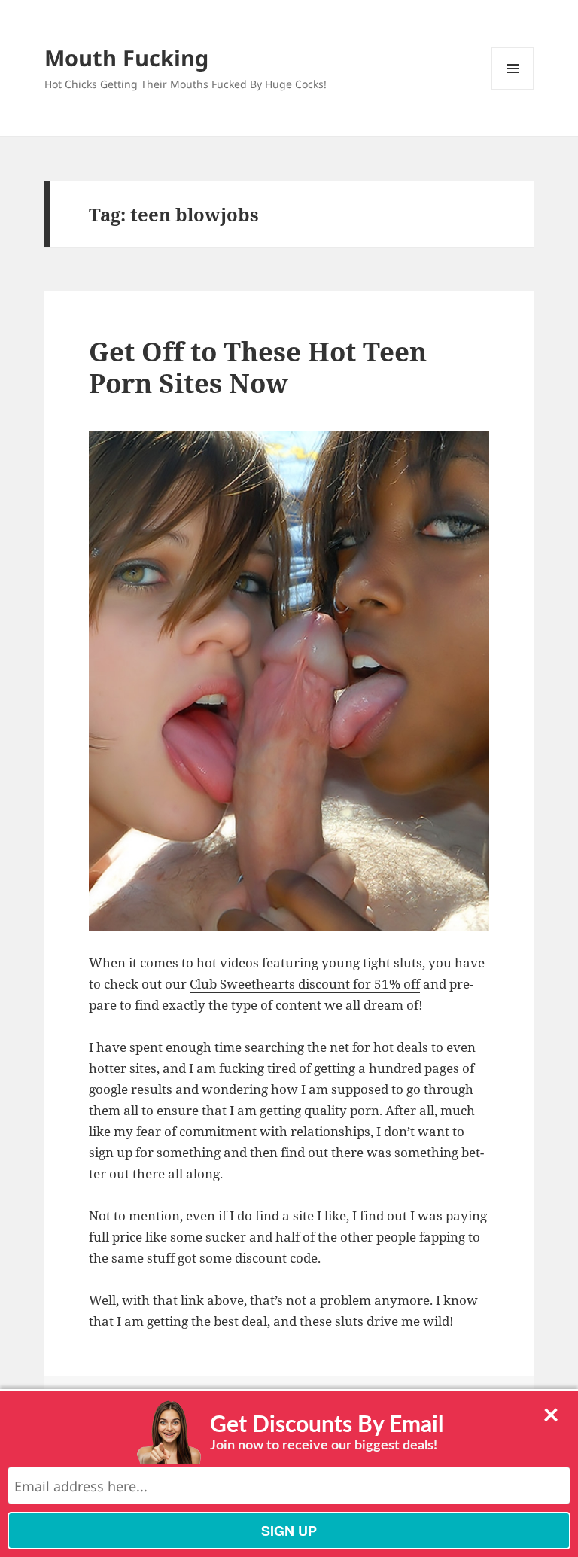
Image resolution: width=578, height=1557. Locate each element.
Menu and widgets (513, 89)
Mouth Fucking (126, 57)
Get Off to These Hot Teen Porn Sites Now (258, 367)
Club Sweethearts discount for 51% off (305, 983)
